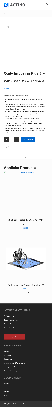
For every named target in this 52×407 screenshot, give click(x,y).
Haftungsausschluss (10, 367)
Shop (6, 13)
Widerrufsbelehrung (10, 371)
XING (5, 395)
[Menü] (38, 5)
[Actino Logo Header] (21, 5)
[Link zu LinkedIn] (43, 404)
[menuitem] (45, 5)
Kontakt (6, 351)
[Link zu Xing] (46, 404)
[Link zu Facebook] (39, 404)
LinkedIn (6, 387)
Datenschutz (8, 359)
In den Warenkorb (28, 139)
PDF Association (9, 316)
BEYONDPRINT (8, 324)
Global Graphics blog (11, 320)
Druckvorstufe (14, 147)
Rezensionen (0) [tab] (22, 157)
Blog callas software (10, 328)
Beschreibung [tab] (9, 157)
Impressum (7, 355)
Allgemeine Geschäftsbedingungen (15, 363)
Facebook (7, 383)
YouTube (6, 391)
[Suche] (45, 5)
